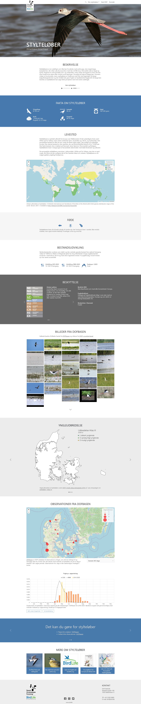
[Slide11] (88, 370)
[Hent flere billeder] (70, 409)
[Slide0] (35, 345)
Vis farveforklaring (48, 611)
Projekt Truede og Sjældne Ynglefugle (91, 635)
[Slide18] (52, 388)
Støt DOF (104, 2)
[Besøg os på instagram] (69, 698)
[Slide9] (88, 358)
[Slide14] (105, 379)
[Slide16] (88, 383)
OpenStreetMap (106, 201)
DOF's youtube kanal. (86, 336)
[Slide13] (35, 374)
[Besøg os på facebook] (65, 698)
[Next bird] (139, 32)
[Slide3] (88, 346)
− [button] (28, 164)
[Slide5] (105, 361)
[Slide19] (105, 392)
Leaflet (99, 201)
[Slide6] (70, 356)
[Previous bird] (1, 32)
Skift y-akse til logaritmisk (34, 611)
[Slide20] (70, 395)
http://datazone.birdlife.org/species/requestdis (62, 205)
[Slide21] (88, 395)
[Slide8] (35, 358)
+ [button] (28, 162)
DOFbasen (66, 336)
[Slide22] (35, 400)
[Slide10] (70, 368)
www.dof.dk (69, 702)
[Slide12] (52, 373)
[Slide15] (70, 382)
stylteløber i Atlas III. (45, 489)
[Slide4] (105, 344)
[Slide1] (49, 320)
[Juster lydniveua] (71, 88)
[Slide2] (70, 344)
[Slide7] (52, 358)
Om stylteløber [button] (93, 2)
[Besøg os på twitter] (73, 698)
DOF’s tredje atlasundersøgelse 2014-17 (75, 488)
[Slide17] (35, 388)
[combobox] (101, 560)
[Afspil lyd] (62, 88)
